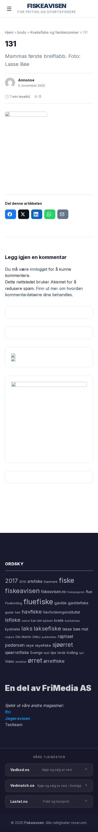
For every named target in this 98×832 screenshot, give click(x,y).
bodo (21, 32)
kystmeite (12, 629)
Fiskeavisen (34, 823)
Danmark (51, 582)
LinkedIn (36, 214)
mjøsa (9, 637)
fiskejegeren (76, 592)
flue (89, 592)
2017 (11, 580)
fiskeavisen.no (53, 591)
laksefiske (47, 628)
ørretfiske (54, 661)
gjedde (60, 603)
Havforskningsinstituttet (61, 612)
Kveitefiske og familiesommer (54, 32)
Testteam (13, 724)
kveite (59, 621)
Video (9, 661)
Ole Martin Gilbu (27, 637)
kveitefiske (72, 621)
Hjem (9, 32)
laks (26, 628)
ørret (35, 660)
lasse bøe (71, 628)
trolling (72, 652)
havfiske (32, 612)
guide (9, 612)
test (47, 653)
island (26, 621)
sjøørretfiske (17, 652)
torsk (61, 653)
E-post (62, 214)
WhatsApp (49, 214)
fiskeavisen (22, 591)
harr (17, 612)
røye (30, 645)
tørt (81, 653)
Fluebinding (13, 603)
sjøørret (62, 644)
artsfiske (34, 581)
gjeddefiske (78, 603)
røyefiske (43, 645)
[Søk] (86, 8)
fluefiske (38, 601)
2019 (22, 582)
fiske (66, 580)
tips (53, 653)
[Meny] (9, 9)
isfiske (12, 620)
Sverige (36, 653)
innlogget (38, 269)
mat (85, 629)
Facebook (10, 214)
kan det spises (42, 621)
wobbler (21, 661)
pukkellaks (49, 637)
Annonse (26, 80)
